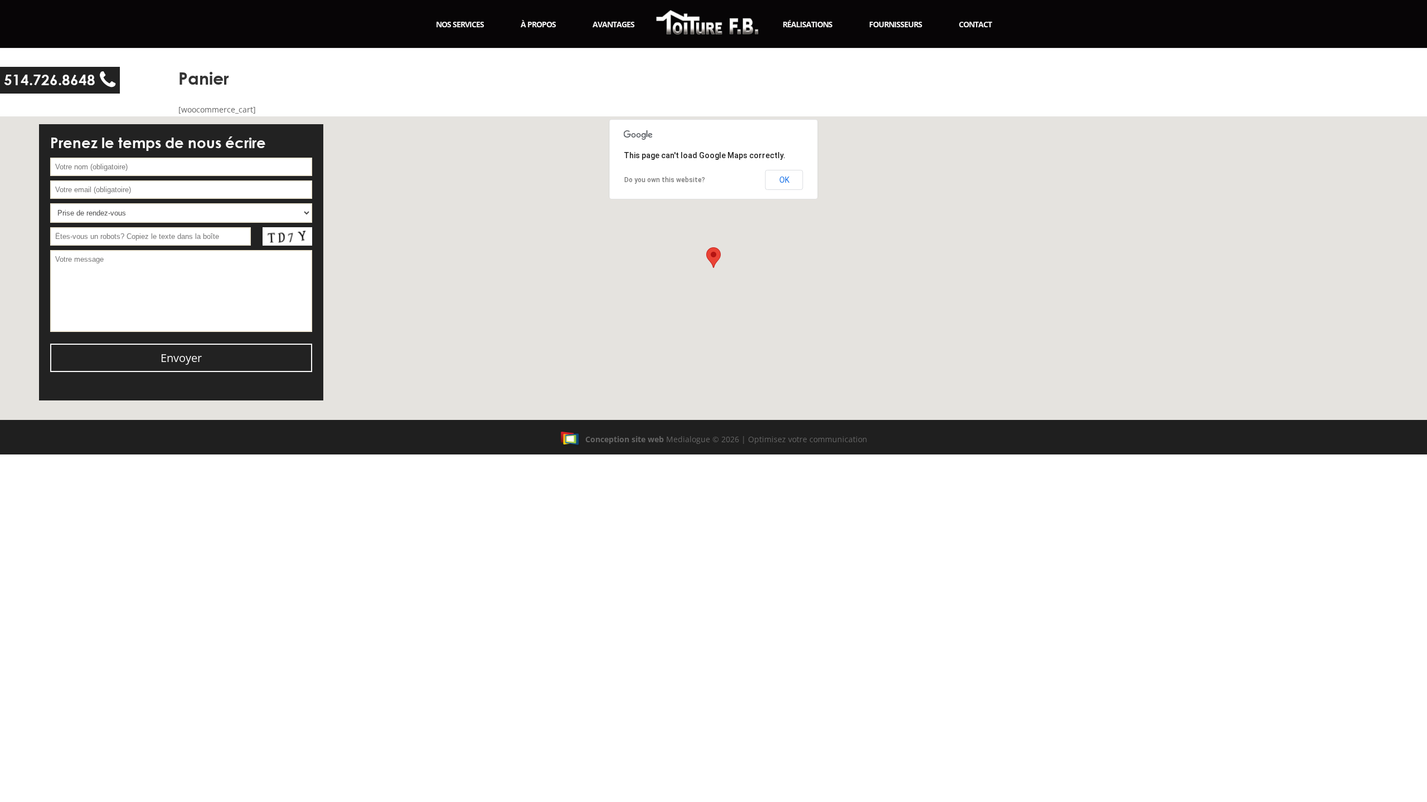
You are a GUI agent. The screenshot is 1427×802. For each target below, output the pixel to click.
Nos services (460, 24)
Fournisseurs (895, 24)
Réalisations (807, 24)
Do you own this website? (664, 180)
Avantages (613, 24)
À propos (538, 24)
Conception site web (624, 439)
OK (784, 179)
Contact (975, 24)
